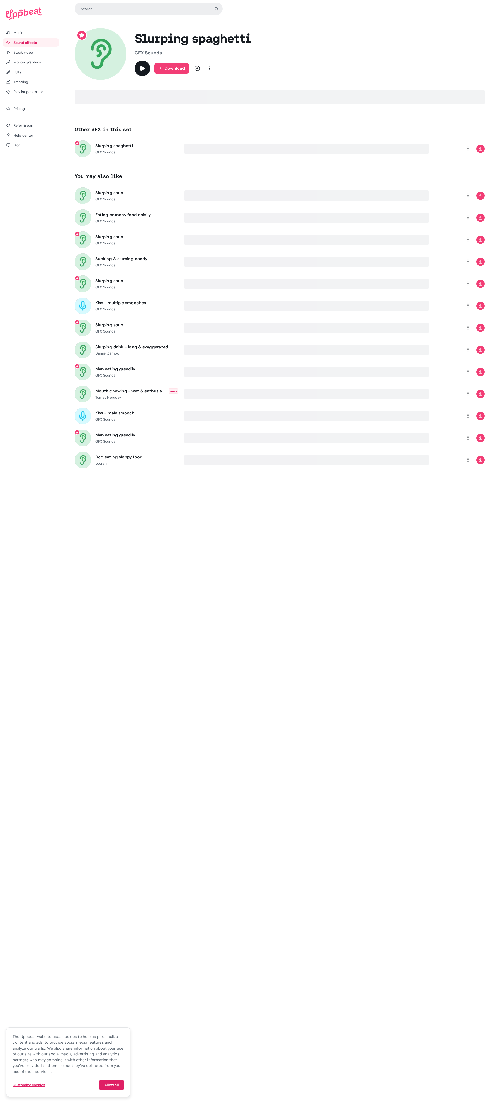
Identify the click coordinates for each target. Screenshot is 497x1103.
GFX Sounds (148, 53)
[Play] (142, 68)
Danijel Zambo (107, 353)
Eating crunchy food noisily (123, 214)
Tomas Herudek (108, 397)
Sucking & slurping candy (121, 258)
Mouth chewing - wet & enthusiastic (130, 391)
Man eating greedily (115, 369)
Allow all (111, 1085)
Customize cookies (29, 1085)
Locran (101, 463)
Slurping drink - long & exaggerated (131, 347)
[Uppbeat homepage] (31, 13)
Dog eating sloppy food (118, 457)
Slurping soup (109, 192)
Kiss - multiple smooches (120, 303)
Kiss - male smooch (115, 413)
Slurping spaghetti (114, 146)
